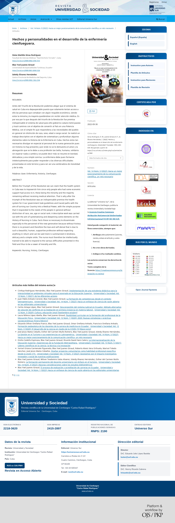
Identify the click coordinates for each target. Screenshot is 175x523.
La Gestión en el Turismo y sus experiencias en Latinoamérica (46, 334)
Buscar (161, 19)
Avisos (33, 19)
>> (18, 375)
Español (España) (138, 37)
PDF (93, 111)
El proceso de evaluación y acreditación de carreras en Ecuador (70, 367)
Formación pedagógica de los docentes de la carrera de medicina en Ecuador (53, 326)
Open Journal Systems (146, 290)
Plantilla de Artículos (140, 73)
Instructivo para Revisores (143, 80)
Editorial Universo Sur (87, 19)
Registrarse (154, 2)
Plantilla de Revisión (140, 87)
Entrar (164, 2)
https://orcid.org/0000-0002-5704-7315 (26, 61)
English (133, 44)
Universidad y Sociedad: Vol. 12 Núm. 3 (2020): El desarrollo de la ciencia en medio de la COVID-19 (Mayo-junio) (68, 327)
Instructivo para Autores (142, 65)
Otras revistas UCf (64, 19)
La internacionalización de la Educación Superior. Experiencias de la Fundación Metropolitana (66, 341)
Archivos (22, 19)
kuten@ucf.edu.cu (129, 457)
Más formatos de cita (98, 158)
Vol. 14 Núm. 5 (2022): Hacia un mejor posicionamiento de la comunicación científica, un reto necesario (72, 28)
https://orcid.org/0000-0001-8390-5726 (26, 70)
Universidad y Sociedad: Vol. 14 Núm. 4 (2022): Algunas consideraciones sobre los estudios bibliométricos (69, 363)
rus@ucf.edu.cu (75, 472)
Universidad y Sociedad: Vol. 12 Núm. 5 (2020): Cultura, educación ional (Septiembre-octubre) (69, 311)
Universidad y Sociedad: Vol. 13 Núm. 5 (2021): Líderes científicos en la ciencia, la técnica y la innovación (69, 344)
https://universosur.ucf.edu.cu (75, 452)
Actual (11, 19)
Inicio (14, 28)
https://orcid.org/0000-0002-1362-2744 (26, 80)
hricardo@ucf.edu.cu (130, 473)
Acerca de (45, 19)
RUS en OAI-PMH (15, 465)
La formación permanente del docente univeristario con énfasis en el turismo (61, 362)
